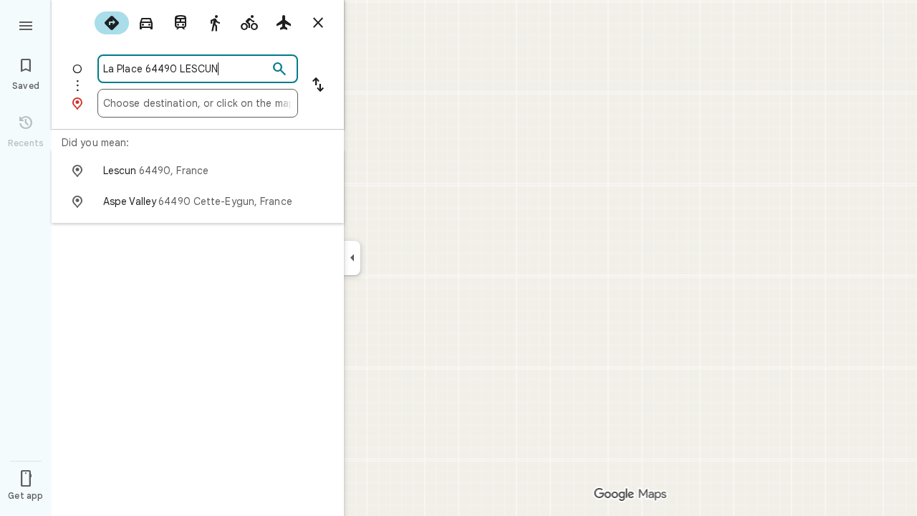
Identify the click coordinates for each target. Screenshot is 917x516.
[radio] (112, 23)
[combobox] (185, 68)
